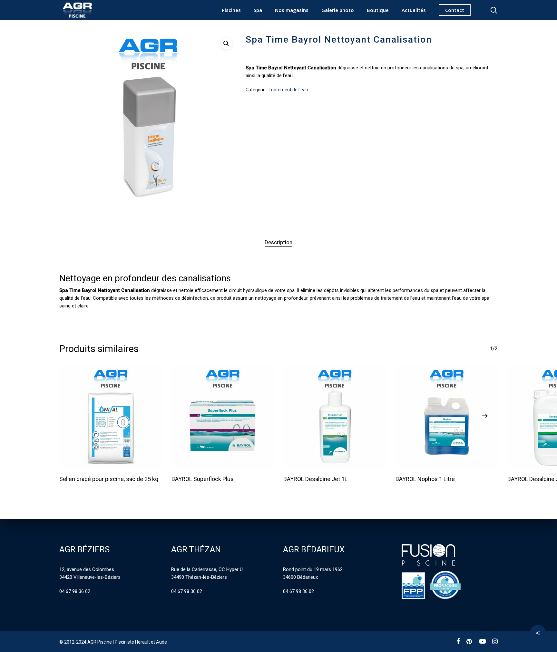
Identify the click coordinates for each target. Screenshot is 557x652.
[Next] (484, 415)
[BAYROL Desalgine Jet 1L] (334, 417)
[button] (226, 43)
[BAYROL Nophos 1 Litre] (447, 417)
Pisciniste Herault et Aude (141, 642)
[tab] (278, 242)
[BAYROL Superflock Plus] (222, 417)
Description (278, 242)
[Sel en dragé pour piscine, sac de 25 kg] (110, 417)
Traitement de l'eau (288, 89)
